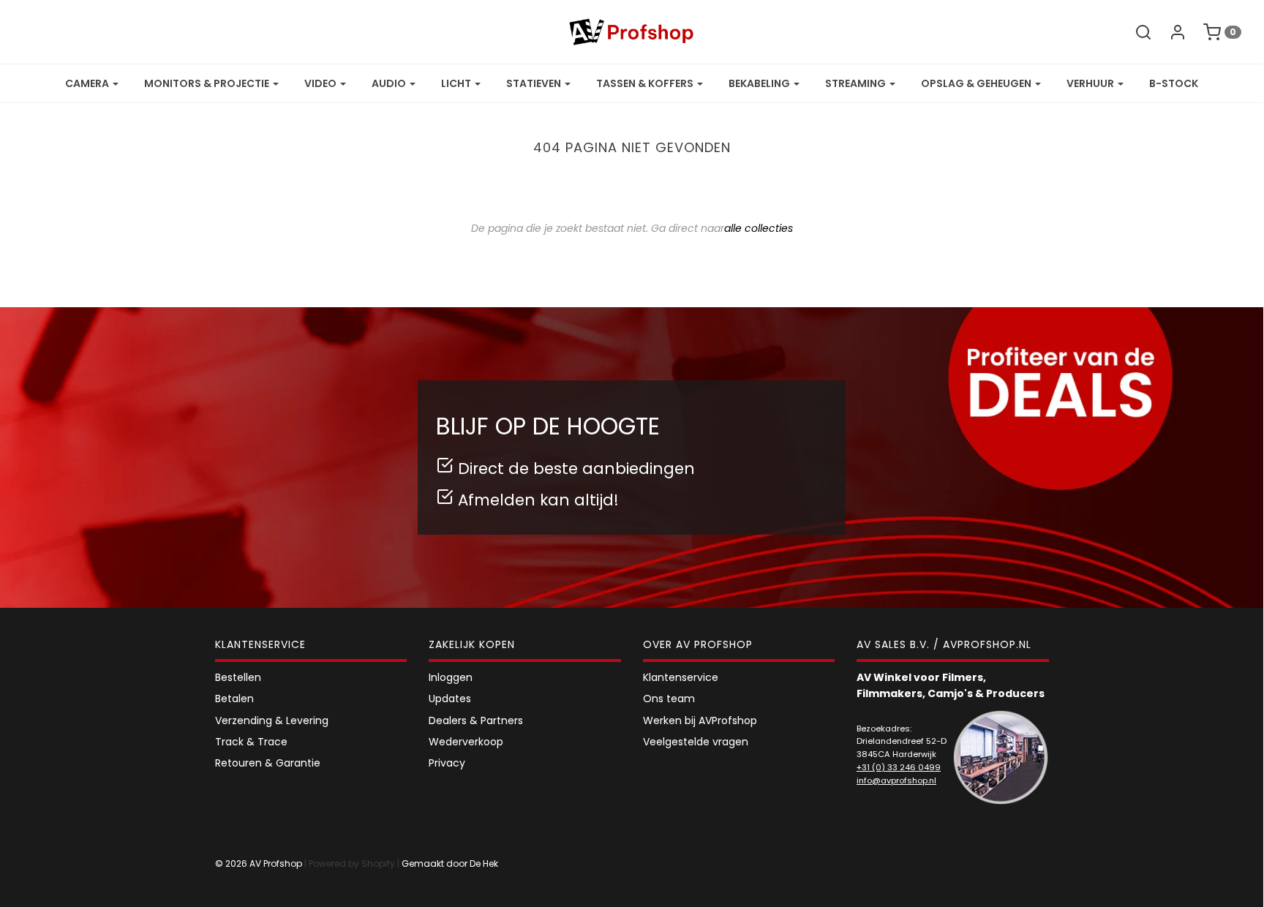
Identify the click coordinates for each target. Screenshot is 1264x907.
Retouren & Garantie (267, 763)
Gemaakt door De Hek (450, 863)
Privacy (447, 763)
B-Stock (1173, 83)
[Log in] (1170, 32)
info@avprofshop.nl (896, 780)
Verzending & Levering (271, 720)
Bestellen (238, 677)
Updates (450, 698)
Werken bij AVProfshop (700, 720)
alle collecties (758, 228)
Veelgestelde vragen (695, 741)
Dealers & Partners (476, 720)
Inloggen (451, 677)
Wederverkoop (466, 741)
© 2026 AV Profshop (258, 863)
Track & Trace (251, 741)
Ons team (669, 698)
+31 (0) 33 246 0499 (899, 767)
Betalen (234, 698)
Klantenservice (680, 677)
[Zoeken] (1136, 32)
